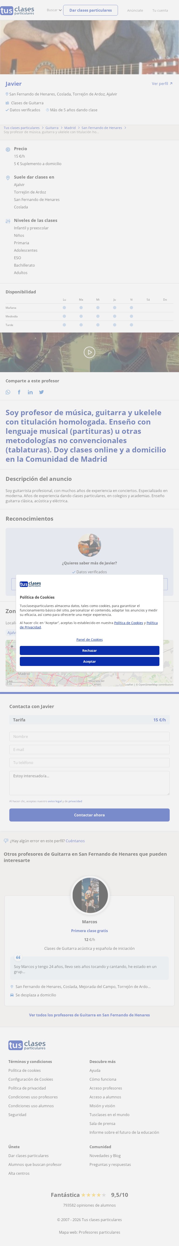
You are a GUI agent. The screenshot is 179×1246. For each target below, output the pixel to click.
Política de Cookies (128, 623)
